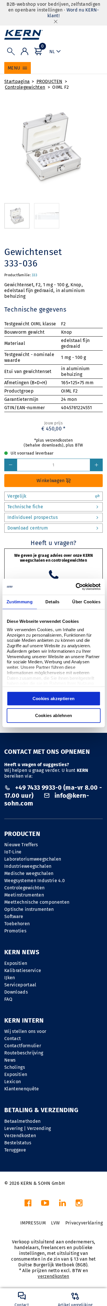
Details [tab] (52, 601)
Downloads (16, 992)
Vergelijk (16, 496)
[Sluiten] (55, 21)
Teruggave (15, 1150)
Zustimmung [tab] (20, 601)
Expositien (15, 963)
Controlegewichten (25, 87)
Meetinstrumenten (24, 895)
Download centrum (27, 528)
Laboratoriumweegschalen (32, 859)
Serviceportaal (20, 985)
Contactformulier (22, 1045)
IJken (9, 977)
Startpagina (17, 81)
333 (34, 275)
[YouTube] (45, 1204)
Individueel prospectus (32, 517)
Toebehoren (17, 923)
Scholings (14, 1067)
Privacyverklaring (84, 1223)
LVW (55, 1223)
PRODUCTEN (49, 81)
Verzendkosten (20, 1135)
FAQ (8, 999)
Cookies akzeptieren (54, 698)
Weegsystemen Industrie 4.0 (34, 880)
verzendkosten (53, 1276)
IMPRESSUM (33, 1223)
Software (13, 916)
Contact (12, 1038)
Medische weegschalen (28, 873)
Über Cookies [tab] (86, 601)
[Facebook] (28, 1204)
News (9, 1060)
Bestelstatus (17, 1142)
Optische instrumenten (29, 909)
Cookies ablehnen (53, 715)
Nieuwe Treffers (21, 844)
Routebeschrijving (23, 1053)
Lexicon (12, 1081)
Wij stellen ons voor (25, 1031)
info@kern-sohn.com (46, 799)
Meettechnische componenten (36, 902)
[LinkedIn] (62, 1204)
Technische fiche (25, 506)
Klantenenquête (21, 1088)
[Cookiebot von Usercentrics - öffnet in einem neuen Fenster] (76, 586)
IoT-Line (13, 852)
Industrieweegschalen (27, 866)
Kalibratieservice (22, 970)
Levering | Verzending (27, 1128)
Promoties (15, 931)
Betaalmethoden (22, 1121)
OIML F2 (60, 87)
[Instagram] (79, 1204)
